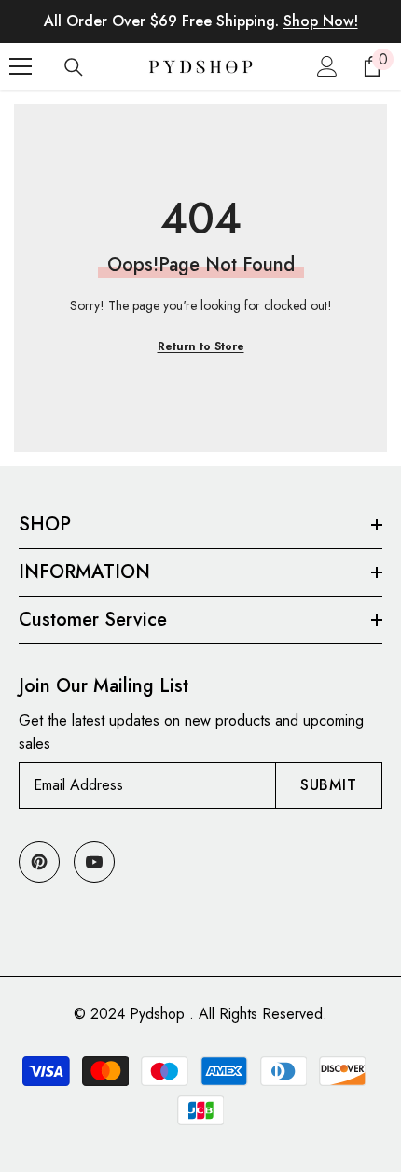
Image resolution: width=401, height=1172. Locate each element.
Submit (328, 785)
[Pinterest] (39, 862)
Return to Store (201, 346)
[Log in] (327, 66)
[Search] (73, 67)
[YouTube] (94, 862)
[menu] (20, 66)
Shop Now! (320, 21)
